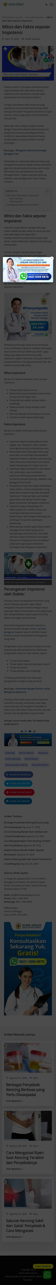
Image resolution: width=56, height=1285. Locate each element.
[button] (28, 642)
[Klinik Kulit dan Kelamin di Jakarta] (28, 269)
